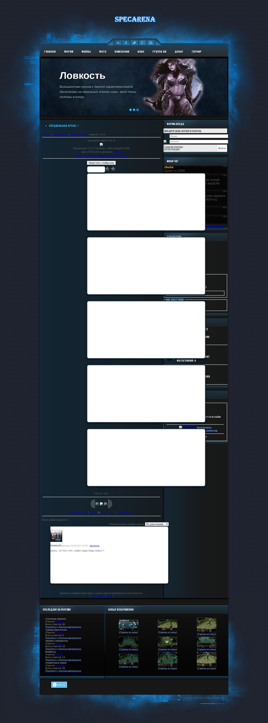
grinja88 (60, 665)
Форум (68, 51)
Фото (102, 51)
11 (113, 512)
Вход (109, 596)
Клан (141, 51)
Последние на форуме (57, 609)
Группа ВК (159, 51)
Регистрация (98, 596)
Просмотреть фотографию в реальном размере (101, 155)
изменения (122, 51)
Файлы (86, 51)
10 (109, 512)
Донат (179, 51)
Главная (50, 51)
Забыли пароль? (173, 147)
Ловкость (83, 75)
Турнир (196, 51)
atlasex (117, 152)
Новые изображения (121, 609)
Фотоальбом (61, 134)
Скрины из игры (79, 134)
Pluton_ (60, 621)
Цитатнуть (94, 546)
